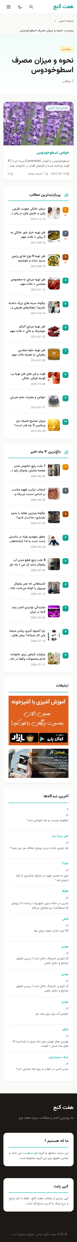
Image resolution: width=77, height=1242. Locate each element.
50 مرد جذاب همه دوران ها (51, 931)
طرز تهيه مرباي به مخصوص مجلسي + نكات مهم (28, 282)
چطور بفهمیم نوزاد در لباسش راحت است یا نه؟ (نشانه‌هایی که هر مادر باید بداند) (27, 539)
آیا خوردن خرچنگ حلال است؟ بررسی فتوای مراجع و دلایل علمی (42, 961)
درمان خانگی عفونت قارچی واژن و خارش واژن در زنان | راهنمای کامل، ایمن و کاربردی (28, 211)
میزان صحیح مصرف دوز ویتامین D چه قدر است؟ (29, 423)
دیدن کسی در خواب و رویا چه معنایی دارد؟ (42, 1069)
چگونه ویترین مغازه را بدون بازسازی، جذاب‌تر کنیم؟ (28, 515)
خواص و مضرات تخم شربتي (27, 397)
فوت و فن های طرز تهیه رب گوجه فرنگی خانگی (27, 376)
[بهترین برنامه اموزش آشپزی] (38, 720)
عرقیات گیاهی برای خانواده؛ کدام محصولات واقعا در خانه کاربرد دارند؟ (27, 657)
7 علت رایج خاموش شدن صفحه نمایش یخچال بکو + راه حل (28, 468)
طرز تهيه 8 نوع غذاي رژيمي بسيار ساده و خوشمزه (28, 258)
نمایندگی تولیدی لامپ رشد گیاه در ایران (28, 609)
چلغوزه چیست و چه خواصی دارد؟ (47, 820)
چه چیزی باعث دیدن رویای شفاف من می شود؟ (39, 848)
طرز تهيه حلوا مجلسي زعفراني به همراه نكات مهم (28, 352)
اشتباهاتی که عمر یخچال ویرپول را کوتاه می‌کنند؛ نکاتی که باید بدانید (27, 586)
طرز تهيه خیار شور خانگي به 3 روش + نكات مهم (27, 235)
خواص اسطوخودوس (53, 153)
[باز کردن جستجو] (30, 6)
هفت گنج (63, 1108)
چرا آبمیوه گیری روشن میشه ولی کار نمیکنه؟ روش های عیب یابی (27, 633)
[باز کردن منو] (8, 6)
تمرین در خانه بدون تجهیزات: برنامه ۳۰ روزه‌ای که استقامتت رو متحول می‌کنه (40, 905)
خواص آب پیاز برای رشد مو (52, 1014)
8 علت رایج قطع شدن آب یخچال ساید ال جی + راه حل (27, 562)
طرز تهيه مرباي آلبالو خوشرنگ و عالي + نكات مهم (27, 329)
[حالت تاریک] (19, 6)
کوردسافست (30, 1153)
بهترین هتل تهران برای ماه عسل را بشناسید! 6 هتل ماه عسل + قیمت (40, 1044)
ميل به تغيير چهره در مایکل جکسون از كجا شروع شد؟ (42, 878)
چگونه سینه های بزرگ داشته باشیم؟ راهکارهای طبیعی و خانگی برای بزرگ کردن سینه (27, 306)
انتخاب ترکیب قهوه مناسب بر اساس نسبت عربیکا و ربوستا (28, 492)
